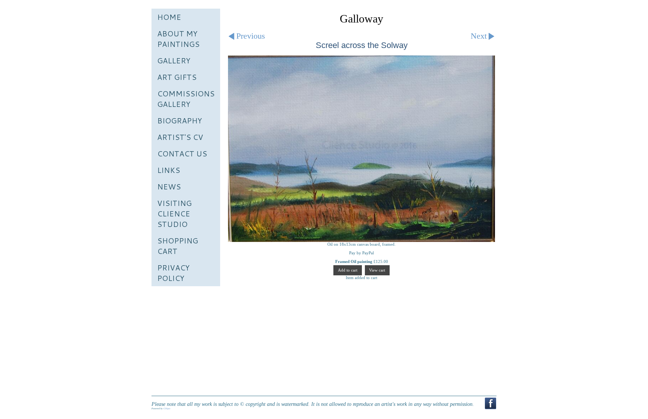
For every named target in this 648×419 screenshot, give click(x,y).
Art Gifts (176, 77)
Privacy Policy (173, 272)
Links (168, 170)
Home (169, 17)
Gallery (173, 60)
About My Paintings (178, 38)
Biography (179, 120)
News (169, 186)
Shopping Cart (177, 245)
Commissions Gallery (185, 98)
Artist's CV (180, 137)
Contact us (182, 153)
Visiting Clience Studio (174, 213)
